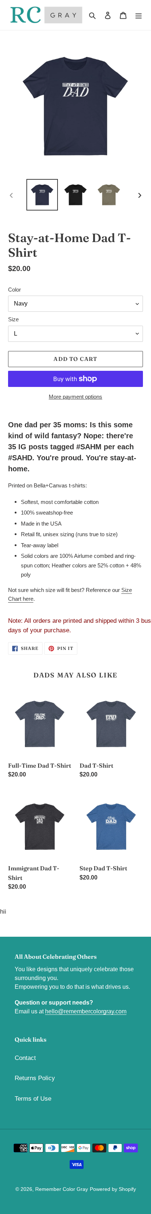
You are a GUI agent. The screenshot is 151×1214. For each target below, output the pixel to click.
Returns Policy (35, 1078)
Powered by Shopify (113, 1189)
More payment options (75, 397)
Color (14, 289)
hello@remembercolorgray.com (85, 1011)
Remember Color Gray (61, 1189)
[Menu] (138, 15)
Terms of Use (33, 1098)
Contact (25, 1057)
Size (13, 319)
